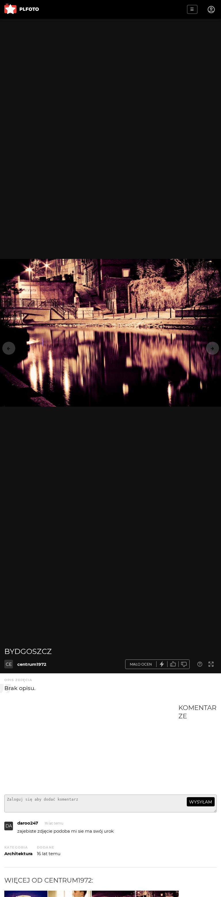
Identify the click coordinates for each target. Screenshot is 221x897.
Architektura (18, 853)
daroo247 (27, 823)
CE (9, 664)
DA (8, 826)
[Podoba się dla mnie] (173, 664)
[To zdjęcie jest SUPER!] (162, 664)
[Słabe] (184, 664)
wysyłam (200, 802)
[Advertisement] (91, 747)
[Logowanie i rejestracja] (211, 9)
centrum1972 (31, 664)
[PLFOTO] (21, 9)
